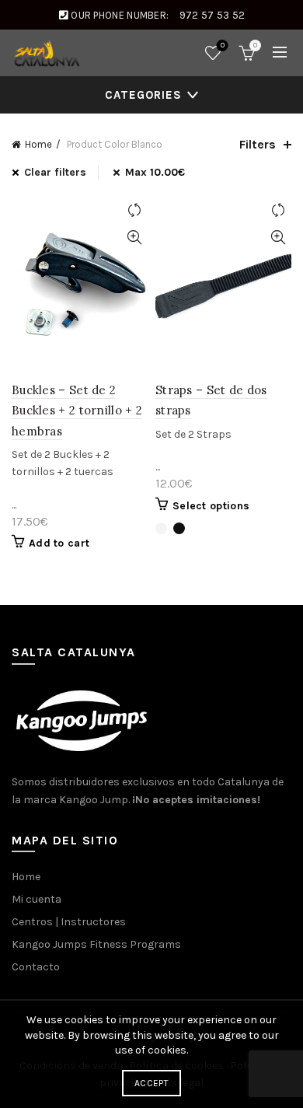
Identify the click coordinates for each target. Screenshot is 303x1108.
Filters (257, 144)
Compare (134, 210)
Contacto (36, 966)
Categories (143, 95)
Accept (151, 1083)
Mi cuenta (36, 899)
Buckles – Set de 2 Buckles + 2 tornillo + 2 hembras (77, 411)
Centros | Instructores (69, 921)
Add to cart (59, 543)
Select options (210, 505)
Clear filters (55, 172)
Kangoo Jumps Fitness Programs (96, 944)
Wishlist (223, 45)
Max (155, 172)
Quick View (134, 237)
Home (38, 144)
